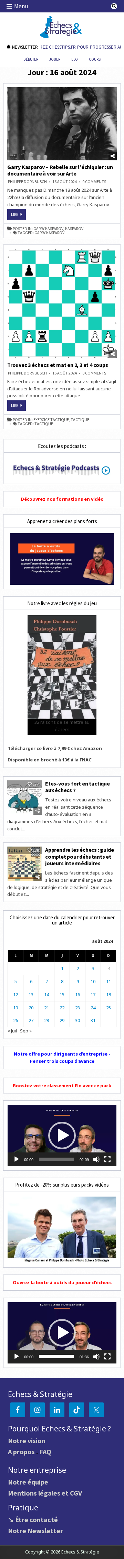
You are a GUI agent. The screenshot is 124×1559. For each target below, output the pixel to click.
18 (108, 994)
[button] (62, 1135)
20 (31, 1008)
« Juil (12, 1031)
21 (46, 1008)
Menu (21, 6)
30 (77, 1020)
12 (15, 994)
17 (93, 994)
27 (31, 1020)
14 (46, 994)
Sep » (26, 1031)
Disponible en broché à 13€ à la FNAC (50, 760)
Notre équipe (28, 1482)
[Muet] (96, 1159)
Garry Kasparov (48, 229)
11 (108, 981)
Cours (95, 59)
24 (93, 1008)
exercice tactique (51, 420)
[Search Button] (114, 6)
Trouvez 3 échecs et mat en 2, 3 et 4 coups (57, 364)
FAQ (45, 1451)
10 (93, 981)
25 (108, 1008)
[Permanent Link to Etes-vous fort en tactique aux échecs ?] (24, 797)
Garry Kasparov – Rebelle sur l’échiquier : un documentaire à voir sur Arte (60, 170)
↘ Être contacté (33, 1519)
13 (31, 994)
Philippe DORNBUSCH (27, 182)
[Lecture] (16, 1159)
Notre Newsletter (35, 1530)
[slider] (56, 1159)
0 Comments (94, 182)
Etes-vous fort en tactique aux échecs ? (77, 786)
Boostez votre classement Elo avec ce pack (62, 1085)
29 (62, 1020)
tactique (80, 420)
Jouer (54, 59)
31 (93, 1020)
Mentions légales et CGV (45, 1493)
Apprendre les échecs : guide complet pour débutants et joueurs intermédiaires (79, 856)
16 (77, 994)
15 (62, 994)
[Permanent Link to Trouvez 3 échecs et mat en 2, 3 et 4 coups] (62, 303)
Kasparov (74, 229)
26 (15, 1020)
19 (15, 1008)
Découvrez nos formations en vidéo (62, 499)
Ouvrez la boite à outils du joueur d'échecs (62, 1282)
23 (77, 1008)
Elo (74, 59)
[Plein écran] (107, 1159)
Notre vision (26, 1440)
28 (46, 1020)
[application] (62, 1135)
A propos (21, 1451)
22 (62, 1008)
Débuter (30, 59)
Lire (18, 215)
